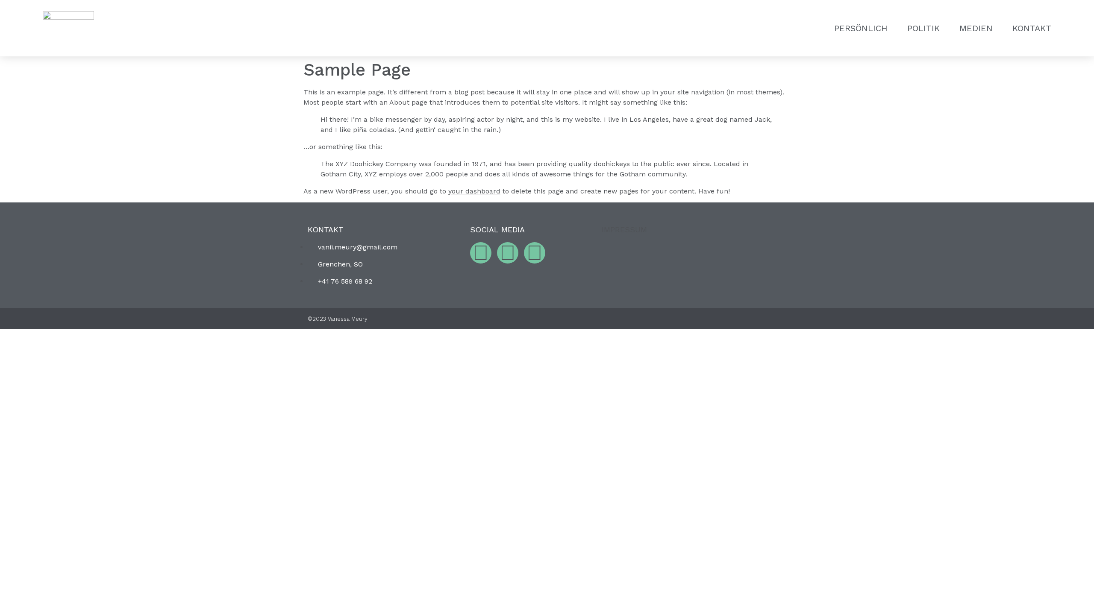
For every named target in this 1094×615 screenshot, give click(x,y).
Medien (976, 28)
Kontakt (1031, 28)
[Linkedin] (534, 253)
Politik (923, 28)
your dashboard (474, 191)
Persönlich (861, 28)
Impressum (624, 229)
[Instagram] (507, 253)
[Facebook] (480, 253)
